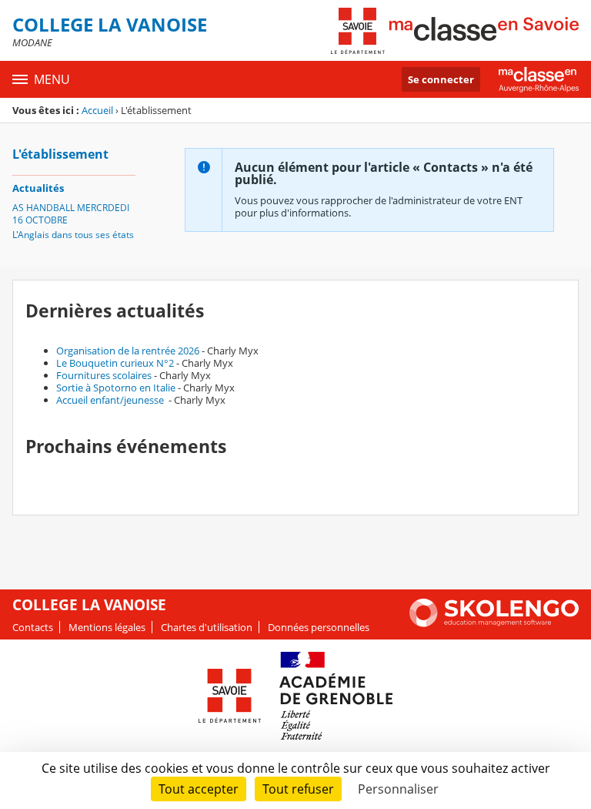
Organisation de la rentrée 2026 (127, 351)
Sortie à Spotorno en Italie (115, 387)
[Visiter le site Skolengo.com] (494, 623)
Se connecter (441, 79)
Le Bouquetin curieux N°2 (115, 363)
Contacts (32, 627)
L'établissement (60, 154)
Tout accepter (199, 788)
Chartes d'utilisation (206, 627)
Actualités (38, 188)
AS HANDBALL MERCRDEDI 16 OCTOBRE (70, 214)
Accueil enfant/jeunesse (111, 400)
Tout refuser (298, 788)
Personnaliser (398, 788)
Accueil (97, 110)
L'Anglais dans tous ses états (73, 234)
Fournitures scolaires (104, 375)
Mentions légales (106, 627)
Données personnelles (318, 627)
